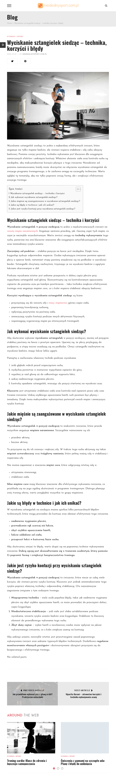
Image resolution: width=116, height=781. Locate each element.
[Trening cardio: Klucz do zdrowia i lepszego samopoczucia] (31, 737)
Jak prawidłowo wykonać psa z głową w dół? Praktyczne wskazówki (32, 696)
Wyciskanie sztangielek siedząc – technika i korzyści (37, 193)
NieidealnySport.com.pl (35, 54)
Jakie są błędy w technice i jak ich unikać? (32, 205)
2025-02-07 (12, 54)
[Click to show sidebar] (3, 45)
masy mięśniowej (58, 303)
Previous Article (33, 690)
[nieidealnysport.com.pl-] (58, 5)
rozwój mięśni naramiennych (22, 231)
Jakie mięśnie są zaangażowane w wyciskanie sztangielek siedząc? (45, 201)
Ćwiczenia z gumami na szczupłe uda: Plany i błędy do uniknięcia (83, 762)
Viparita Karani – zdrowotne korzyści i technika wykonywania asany (83, 696)
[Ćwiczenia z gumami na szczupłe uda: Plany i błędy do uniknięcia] (85, 737)
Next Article (82, 690)
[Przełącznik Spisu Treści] (77, 189)
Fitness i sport (15, 36)
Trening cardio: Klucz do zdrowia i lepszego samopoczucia (27, 762)
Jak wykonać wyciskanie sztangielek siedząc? (34, 197)
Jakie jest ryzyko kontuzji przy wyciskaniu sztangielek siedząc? (43, 209)
